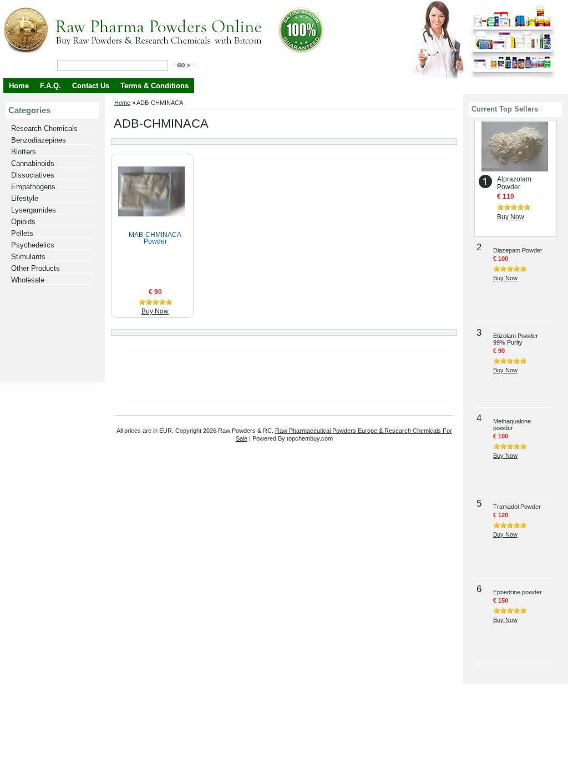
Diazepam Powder (517, 250)
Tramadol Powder (517, 506)
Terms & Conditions (154, 86)
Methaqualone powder (512, 424)
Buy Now (155, 311)
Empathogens (33, 187)
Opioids (23, 222)
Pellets (22, 233)
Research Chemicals (44, 128)
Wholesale (27, 280)
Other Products (35, 268)
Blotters (23, 152)
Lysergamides (33, 210)
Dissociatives (32, 175)
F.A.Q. (50, 86)
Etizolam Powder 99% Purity (515, 339)
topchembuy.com (310, 438)
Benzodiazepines (38, 140)
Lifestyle (24, 198)
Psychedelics (32, 245)
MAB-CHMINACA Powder (155, 238)
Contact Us (90, 86)
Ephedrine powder (517, 592)
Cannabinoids (32, 163)
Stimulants (28, 256)
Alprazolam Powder (514, 183)
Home (19, 86)
